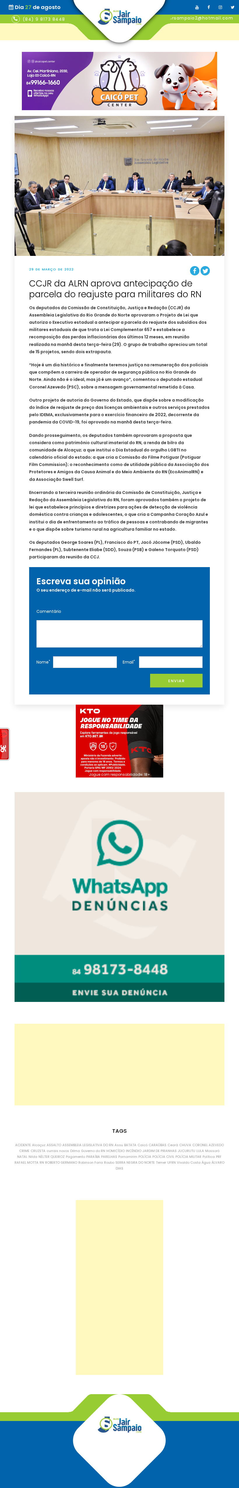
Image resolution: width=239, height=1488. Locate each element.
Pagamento (75, 1156)
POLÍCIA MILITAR (188, 1156)
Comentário (48, 611)
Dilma (75, 1150)
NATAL (22, 1156)
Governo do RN (93, 1150)
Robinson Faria (90, 1162)
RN (42, 1162)
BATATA (130, 1145)
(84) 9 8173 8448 (44, 19)
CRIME (24, 1150)
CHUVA (185, 1145)
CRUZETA (38, 1150)
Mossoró (212, 1150)
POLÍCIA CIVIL (163, 1156)
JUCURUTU (186, 1150)
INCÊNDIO (133, 1150)
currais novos (58, 1150)
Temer (161, 1162)
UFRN (171, 1162)
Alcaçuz (38, 1145)
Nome (43, 662)
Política (209, 1156)
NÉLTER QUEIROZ (51, 1156)
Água (206, 1162)
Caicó (142, 1145)
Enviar (176, 681)
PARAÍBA (93, 1156)
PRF (219, 1156)
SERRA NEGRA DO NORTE (135, 1162)
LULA (200, 1150)
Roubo (109, 1162)
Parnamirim (127, 1156)
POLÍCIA (144, 1156)
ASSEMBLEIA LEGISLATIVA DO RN (87, 1145)
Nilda (33, 1156)
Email (129, 662)
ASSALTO (54, 1145)
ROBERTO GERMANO (61, 1162)
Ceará (173, 1145)
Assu (119, 1145)
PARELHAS (109, 1156)
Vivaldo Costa (189, 1162)
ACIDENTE (23, 1145)
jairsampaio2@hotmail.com (199, 18)
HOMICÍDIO (115, 1150)
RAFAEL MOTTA (26, 1162)
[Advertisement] (119, 1064)
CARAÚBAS (157, 1145)
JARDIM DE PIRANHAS (160, 1150)
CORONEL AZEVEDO (208, 1145)
